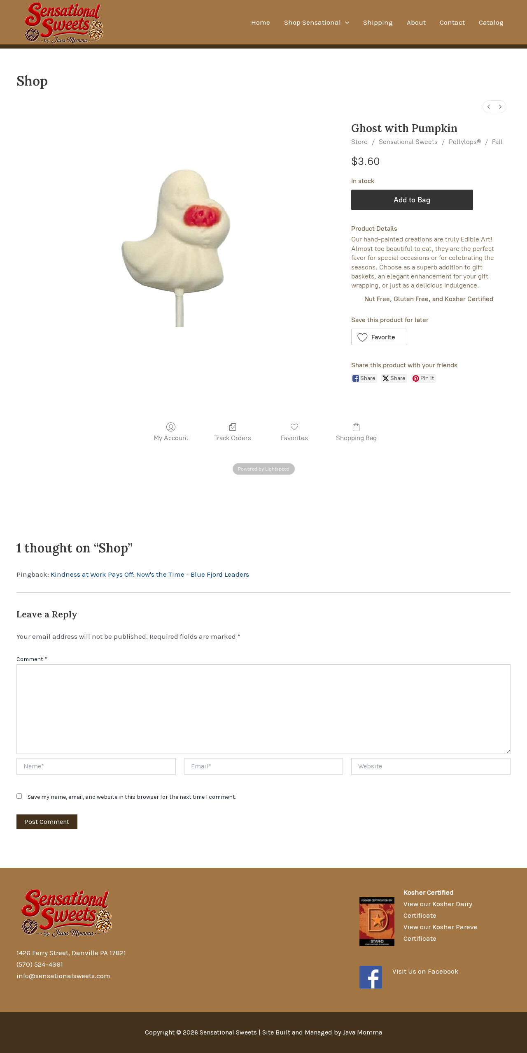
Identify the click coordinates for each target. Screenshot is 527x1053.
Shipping (378, 22)
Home (260, 22)
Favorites (294, 438)
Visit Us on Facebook (425, 971)
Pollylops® (465, 142)
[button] (379, 337)
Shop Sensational (312, 22)
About (416, 22)
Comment (31, 659)
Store (359, 142)
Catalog (491, 22)
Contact (452, 22)
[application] (345, 22)
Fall (497, 142)
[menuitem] (488, 107)
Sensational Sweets (408, 142)
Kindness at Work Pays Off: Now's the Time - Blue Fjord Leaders (150, 574)
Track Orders (232, 438)
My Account (171, 438)
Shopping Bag (356, 438)
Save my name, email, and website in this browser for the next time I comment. (132, 796)
